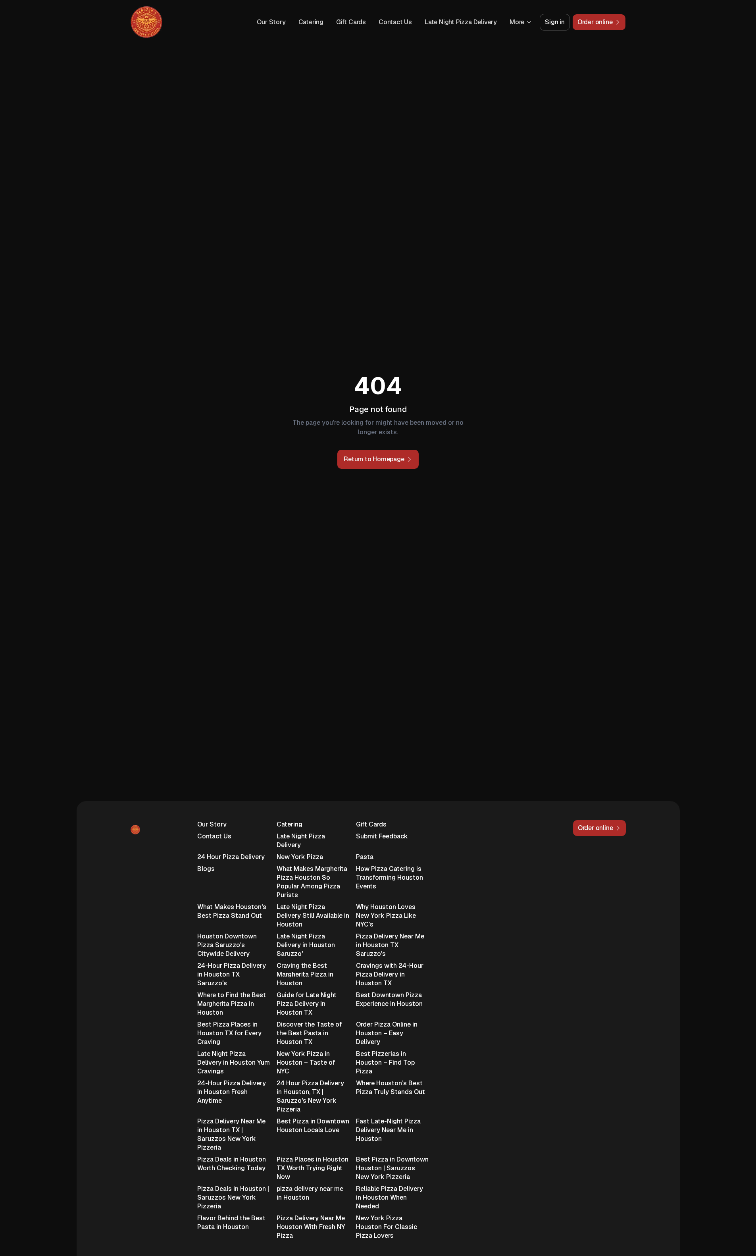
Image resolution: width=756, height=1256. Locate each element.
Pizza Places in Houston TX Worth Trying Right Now (312, 1168)
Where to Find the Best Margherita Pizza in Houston (231, 1004)
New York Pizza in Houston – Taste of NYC (306, 1062)
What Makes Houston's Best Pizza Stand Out (231, 911)
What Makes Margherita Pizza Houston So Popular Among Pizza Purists (312, 882)
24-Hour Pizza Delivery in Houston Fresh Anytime (231, 1092)
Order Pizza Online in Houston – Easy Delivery (386, 1033)
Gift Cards (351, 22)
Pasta (364, 857)
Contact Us (395, 22)
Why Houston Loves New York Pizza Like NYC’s (386, 916)
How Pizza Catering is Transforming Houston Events (389, 877)
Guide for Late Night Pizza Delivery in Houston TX (307, 1004)
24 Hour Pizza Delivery (231, 857)
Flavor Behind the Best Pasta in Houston (231, 1222)
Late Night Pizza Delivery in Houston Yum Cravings (233, 1062)
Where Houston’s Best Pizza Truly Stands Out (390, 1087)
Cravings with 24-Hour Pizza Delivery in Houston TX (389, 974)
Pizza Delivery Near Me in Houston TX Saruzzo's (390, 945)
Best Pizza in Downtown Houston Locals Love (313, 1125)
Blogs (206, 869)
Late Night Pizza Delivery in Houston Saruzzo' (306, 945)
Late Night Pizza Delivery (461, 22)
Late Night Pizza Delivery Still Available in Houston (313, 916)
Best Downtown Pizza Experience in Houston (389, 999)
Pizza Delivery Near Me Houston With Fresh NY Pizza (311, 1227)
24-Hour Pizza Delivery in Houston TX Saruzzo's (231, 974)
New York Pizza (300, 857)
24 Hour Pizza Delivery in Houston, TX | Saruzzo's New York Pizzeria (310, 1096)
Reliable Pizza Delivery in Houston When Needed (389, 1197)
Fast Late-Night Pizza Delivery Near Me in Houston (388, 1130)
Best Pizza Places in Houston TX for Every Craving (229, 1033)
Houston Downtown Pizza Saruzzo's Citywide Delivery (227, 945)
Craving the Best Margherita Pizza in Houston (305, 974)
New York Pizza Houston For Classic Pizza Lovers (386, 1227)
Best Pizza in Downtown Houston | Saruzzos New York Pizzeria (392, 1168)
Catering (310, 22)
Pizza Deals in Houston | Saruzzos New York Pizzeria (233, 1197)
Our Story (271, 22)
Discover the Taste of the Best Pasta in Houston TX (309, 1033)
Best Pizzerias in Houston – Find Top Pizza (385, 1062)
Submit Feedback (382, 836)
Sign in (555, 22)
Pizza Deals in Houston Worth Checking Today (231, 1163)
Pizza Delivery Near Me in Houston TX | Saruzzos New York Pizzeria (231, 1134)
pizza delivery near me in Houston (310, 1193)
